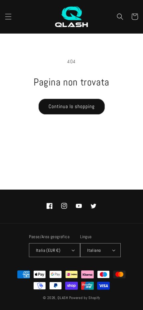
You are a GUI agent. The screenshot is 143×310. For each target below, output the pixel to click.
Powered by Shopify (84, 297)
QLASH (63, 297)
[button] (8, 16)
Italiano (94, 250)
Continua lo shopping (72, 106)
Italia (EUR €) (48, 250)
